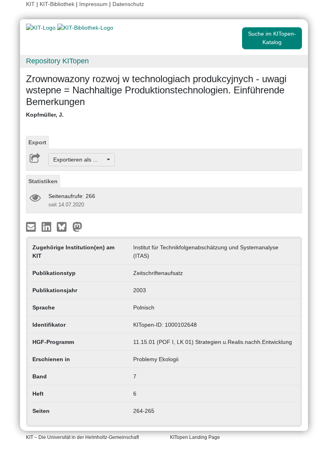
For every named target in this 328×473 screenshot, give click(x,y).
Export (37, 142)
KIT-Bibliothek (58, 4)
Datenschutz (128, 4)
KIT (30, 4)
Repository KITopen (57, 61)
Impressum (93, 4)
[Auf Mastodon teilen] (77, 226)
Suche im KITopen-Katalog (272, 37)
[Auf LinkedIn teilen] (47, 226)
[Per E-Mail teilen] (32, 226)
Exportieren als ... (79, 159)
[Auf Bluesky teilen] (64, 226)
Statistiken (43, 181)
